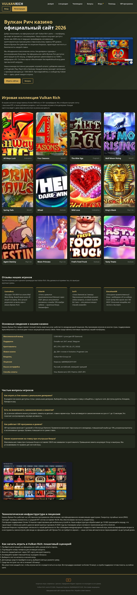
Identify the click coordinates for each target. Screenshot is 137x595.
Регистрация (19, 9)
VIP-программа (126, 4)
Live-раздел (63, 4)
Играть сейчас (12, 81)
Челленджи (77, 4)
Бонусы (90, 4)
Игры (101, 4)
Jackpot (51, 4)
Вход (6, 9)
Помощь (112, 4)
